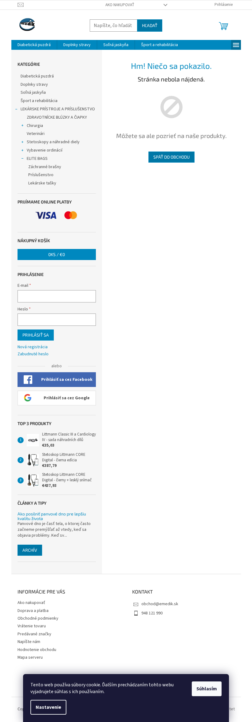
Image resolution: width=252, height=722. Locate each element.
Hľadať (149, 25)
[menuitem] (34, 45)
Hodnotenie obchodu (37, 650)
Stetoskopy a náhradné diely (53, 142)
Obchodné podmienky (38, 618)
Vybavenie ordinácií (44, 150)
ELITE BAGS (37, 159)
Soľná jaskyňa (33, 92)
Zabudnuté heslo (33, 354)
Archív (29, 550)
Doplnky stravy (34, 84)
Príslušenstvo (40, 175)
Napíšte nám (29, 642)
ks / (56, 254)
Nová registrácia (33, 347)
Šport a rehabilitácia (39, 101)
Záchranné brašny (44, 167)
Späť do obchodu (171, 157)
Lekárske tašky (42, 183)
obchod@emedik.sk (159, 604)
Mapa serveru (30, 657)
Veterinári (36, 134)
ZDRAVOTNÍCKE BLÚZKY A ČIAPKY (57, 117)
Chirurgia (35, 126)
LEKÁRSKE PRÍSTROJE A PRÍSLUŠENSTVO (58, 109)
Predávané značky (34, 634)
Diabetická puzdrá (37, 76)
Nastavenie (48, 707)
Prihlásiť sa (35, 334)
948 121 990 (152, 613)
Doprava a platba (33, 611)
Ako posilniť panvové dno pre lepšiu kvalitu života (52, 516)
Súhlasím (206, 688)
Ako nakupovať (119, 5)
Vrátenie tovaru (32, 626)
